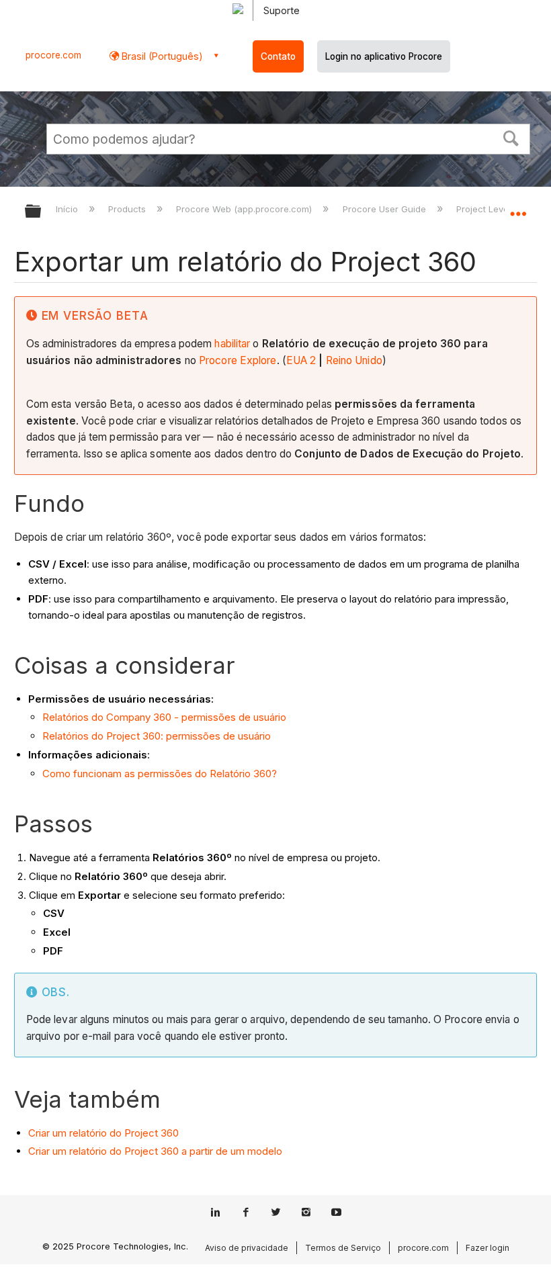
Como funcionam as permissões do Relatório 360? (159, 773)
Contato (278, 56)
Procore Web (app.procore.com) (245, 209)
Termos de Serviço (343, 1248)
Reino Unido (354, 360)
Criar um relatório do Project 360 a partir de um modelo (155, 1151)
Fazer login (487, 1248)
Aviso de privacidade (246, 1248)
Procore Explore (238, 360)
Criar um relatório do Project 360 (103, 1133)
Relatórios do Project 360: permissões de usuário (156, 736)
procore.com (53, 55)
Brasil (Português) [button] (161, 56)
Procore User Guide (385, 209)
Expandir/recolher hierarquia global (41, 212)
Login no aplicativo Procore (383, 56)
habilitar (232, 343)
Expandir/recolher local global (518, 206)
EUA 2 (301, 360)
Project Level (484, 209)
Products (128, 209)
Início (68, 209)
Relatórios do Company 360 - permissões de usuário (164, 717)
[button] (511, 137)
